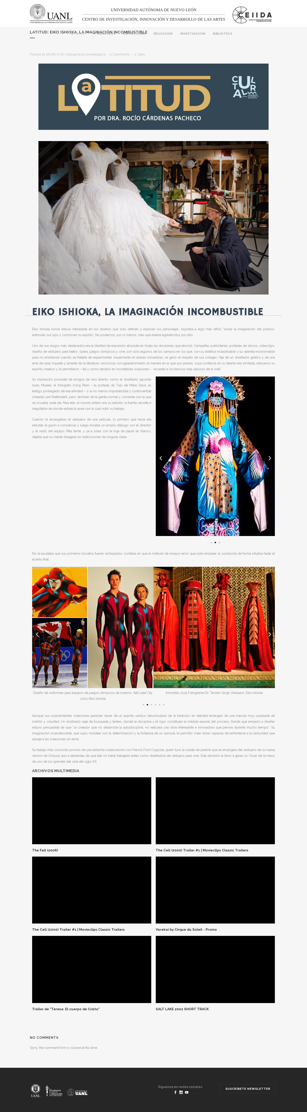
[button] (211, 542)
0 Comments (119, 54)
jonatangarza (96, 54)
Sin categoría (70, 54)
